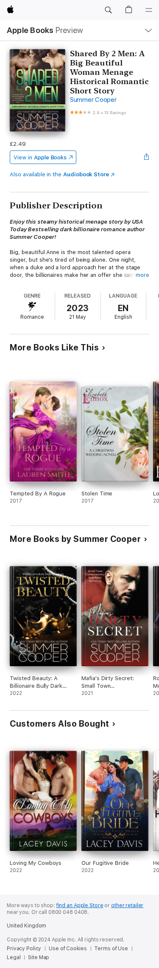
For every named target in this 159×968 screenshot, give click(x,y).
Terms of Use (111, 949)
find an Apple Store (79, 905)
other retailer (127, 905)
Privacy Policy (24, 949)
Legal (13, 957)
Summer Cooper (93, 100)
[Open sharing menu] (146, 157)
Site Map (38, 957)
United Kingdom (26, 926)
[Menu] (149, 10)
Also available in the (59, 174)
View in (40, 157)
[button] (108, 10)
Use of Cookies (67, 949)
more (142, 275)
